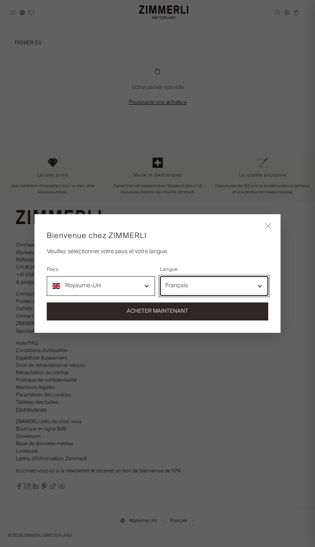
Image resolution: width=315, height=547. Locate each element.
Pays (52, 269)
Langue (169, 269)
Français (176, 286)
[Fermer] (268, 226)
